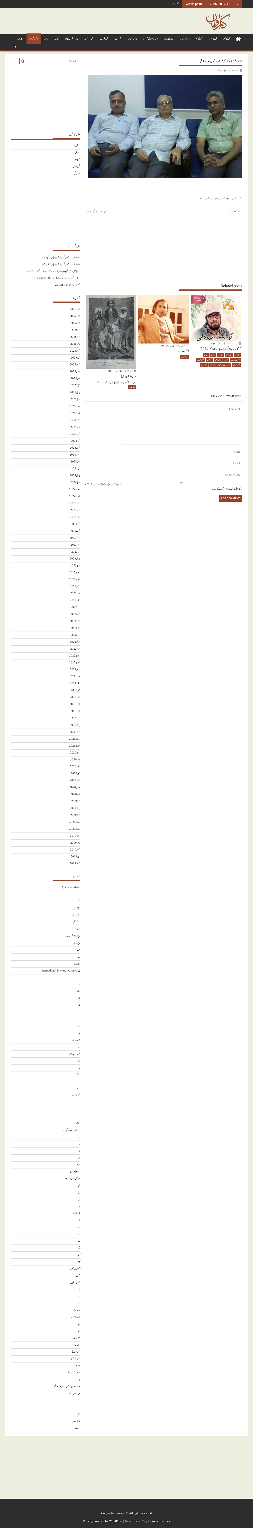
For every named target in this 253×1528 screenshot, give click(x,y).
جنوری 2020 (74, 829)
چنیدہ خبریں (76, 1040)
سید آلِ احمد (76, 146)
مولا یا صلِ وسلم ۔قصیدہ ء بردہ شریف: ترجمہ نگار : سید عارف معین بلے (56, 271)
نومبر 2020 (75, 760)
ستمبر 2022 (75, 607)
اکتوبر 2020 (75, 767)
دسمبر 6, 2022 (181, 345)
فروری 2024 (74, 489)
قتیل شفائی (76, 167)
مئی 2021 (75, 718)
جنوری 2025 (74, 413)
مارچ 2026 (75, 337)
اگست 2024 (75, 448)
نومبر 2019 (75, 843)
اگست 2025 (75, 365)
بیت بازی (20, 39)
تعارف (206, 355)
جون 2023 (75, 545)
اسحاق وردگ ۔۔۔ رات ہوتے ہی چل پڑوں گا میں (63, 278)
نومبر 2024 (75, 427)
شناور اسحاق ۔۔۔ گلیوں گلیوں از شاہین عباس (65, 257)
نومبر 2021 (75, 677)
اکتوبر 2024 (75, 434)
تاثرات (213, 355)
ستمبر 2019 (75, 857)
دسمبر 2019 (75, 836)
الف (78, 950)
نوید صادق (202, 198)
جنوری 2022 (74, 663)
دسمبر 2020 (75, 753)
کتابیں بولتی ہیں (75, 1283)
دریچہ (78, 1089)
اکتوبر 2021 (75, 683)
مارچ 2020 (75, 815)
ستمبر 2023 (75, 524)
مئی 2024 (75, 469)
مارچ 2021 (75, 732)
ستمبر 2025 (75, 358)
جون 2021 (75, 711)
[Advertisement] (163, 249)
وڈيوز (46, 39)
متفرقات (118, 39)
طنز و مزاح (76, 1213)
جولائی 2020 (75, 787)
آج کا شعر (226, 39)
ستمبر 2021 (75, 690)
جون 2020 (75, 794)
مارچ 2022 (75, 649)
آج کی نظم (199, 39)
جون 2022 (75, 628)
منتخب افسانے (104, 39)
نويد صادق (220, 70)
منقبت (78, 1366)
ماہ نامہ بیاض (218, 360)
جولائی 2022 (75, 621)
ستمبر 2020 (75, 774)
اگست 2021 (75, 697)
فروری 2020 (74, 822)
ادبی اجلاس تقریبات (73, 936)
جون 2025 (75, 379)
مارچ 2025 (75, 399)
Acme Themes (161, 1521)
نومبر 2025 (75, 344)
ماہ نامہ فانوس (132, 39)
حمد (79, 1061)
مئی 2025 (75, 385)
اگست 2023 (75, 531)
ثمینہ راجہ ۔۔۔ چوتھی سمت (98, 211)
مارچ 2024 (75, 482)
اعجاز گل (77, 153)
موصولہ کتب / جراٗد (73, 1373)
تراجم (78, 998)
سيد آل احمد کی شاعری (150, 39)
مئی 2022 (75, 635)
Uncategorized (71, 888)
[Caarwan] (238, 38)
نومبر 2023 (75, 510)
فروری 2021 (74, 739)
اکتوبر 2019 (75, 850)
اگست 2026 (75, 309)
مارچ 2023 (75, 566)
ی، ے (77, 1428)
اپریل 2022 (75, 642)
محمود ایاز (234, 211)
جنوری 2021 (74, 746)
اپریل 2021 (75, 725)
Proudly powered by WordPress (102, 1521)
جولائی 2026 (75, 316)
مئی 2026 (75, 330)
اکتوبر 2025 (75, 351)
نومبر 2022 (75, 593)
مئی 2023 (75, 552)
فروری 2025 (74, 406)
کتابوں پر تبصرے (235, 360)
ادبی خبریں (76, 943)
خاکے (78, 1075)
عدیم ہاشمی (77, 173)
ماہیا (79, 1324)
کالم (79, 1262)
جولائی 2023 (75, 538)
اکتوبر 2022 (75, 600)
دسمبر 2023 (75, 503)
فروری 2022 (74, 656)
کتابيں (56, 39)
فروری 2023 (74, 573)
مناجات (77, 1345)
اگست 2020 (75, 780)
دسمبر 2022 (75, 586)
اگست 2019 (75, 864)
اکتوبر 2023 (75, 517)
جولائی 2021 (75, 704)
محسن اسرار (175, 4)
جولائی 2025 (75, 372)
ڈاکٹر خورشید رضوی (220, 198)
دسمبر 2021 (75, 670)
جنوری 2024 (74, 496)
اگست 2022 (75, 614)
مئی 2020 (75, 801)
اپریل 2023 (75, 559)
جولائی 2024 (75, 455)
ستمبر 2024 (75, 441)
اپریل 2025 (75, 392)
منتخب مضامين (89, 39)
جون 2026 (75, 323)
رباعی (78, 1123)
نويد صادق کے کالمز (71, 39)
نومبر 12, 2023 (233, 343)
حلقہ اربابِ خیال (74, 1054)
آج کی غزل (213, 39)
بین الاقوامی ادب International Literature (60, 971)
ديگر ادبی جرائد (185, 39)
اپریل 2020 (75, 808)
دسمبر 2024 (75, 420)
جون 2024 (75, 462)
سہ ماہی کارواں (169, 39)
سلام (78, 1165)
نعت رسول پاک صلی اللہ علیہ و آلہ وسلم (220, 364)
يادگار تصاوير (33, 39)
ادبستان (77, 929)
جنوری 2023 (74, 580)
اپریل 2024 (75, 476)
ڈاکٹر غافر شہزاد (210, 198)
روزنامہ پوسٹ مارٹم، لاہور (71, 1130)
